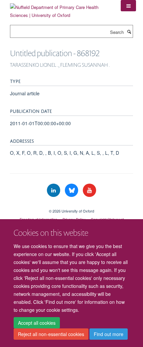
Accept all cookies (37, 322)
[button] (128, 5)
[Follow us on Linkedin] (54, 190)
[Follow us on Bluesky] (72, 190)
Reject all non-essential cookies (51, 334)
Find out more (108, 334)
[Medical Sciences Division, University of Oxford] (71, 205)
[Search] (129, 31)
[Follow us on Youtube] (89, 190)
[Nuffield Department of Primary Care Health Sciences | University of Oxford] (60, 9)
